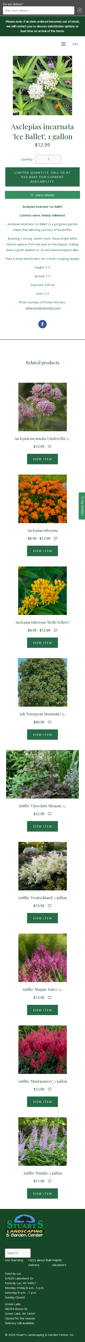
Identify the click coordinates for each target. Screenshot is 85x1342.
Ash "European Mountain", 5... (42, 714)
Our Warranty (14, 1260)
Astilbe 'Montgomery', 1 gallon (42, 1081)
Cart (75, 44)
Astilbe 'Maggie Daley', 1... (42, 989)
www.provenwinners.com (43, 308)
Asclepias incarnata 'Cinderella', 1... (42, 438)
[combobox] (38, 10)
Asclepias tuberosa (42, 530)
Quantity (27, 159)
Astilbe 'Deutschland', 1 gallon (42, 897)
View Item (42, 459)
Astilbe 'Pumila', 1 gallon (42, 1173)
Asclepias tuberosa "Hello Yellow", (42, 622)
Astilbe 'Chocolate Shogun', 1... (42, 805)
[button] (79, 10)
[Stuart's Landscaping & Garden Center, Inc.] (42, 324)
